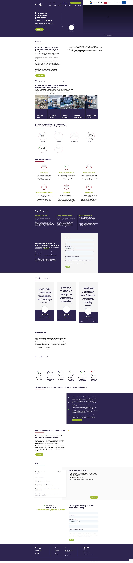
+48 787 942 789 (38, 550)
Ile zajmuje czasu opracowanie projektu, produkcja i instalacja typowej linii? (47, 494)
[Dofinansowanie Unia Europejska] (108, 2)
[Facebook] (37, 553)
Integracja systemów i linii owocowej (44, 484)
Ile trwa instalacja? (39, 477)
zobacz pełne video (109, 35)
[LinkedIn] (35, 553)
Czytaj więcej (39, 454)
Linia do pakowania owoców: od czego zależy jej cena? (48, 472)
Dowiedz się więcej (77, 420)
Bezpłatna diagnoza (75, 2)
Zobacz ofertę (39, 29)
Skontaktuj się (94, 497)
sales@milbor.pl (38, 551)
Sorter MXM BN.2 (65, 2)
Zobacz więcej (40, 75)
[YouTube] (38, 553)
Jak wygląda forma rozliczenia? (42, 481)
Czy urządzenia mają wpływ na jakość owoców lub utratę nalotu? (47, 489)
